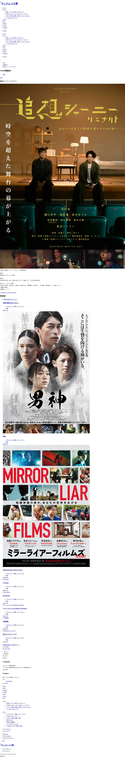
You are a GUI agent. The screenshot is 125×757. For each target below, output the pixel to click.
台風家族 (5, 621)
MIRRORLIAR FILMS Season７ (13, 570)
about (4, 688)
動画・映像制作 (11, 722)
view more (5, 669)
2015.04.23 (5, 641)
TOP (4, 62)
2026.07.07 (5, 603)
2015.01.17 (5, 616)
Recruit (4, 25)
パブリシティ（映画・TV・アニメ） (15, 306)
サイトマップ (6, 731)
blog (4, 698)
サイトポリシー (7, 729)
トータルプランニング (13, 724)
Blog (4, 21)
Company (5, 27)
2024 (1, 77)
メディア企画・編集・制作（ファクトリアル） (18, 15)
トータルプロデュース (11, 17)
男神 (4, 436)
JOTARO (6, 583)
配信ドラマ (10, 720)
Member (5, 23)
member (5, 692)
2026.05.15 (5, 590)
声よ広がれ (6, 595)
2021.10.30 (5, 310)
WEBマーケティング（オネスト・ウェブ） (17, 14)
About (4, 8)
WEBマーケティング (12, 716)
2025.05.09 (5, 577)
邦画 (4, 74)
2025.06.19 (5, 444)
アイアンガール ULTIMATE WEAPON (15, 608)
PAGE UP (2, 756)
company (5, 690)
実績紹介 (5, 64)
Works (4, 19)
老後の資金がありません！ (11, 303)
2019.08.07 (5, 629)
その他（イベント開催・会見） (15, 726)
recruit (4, 694)
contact (4, 696)
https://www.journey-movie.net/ (9, 292)
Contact (4, 30)
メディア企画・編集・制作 (14, 718)
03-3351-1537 (9, 681)
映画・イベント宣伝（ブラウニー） (15, 12)
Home (4, 686)
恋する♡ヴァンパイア (10, 634)
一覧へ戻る (6, 646)
